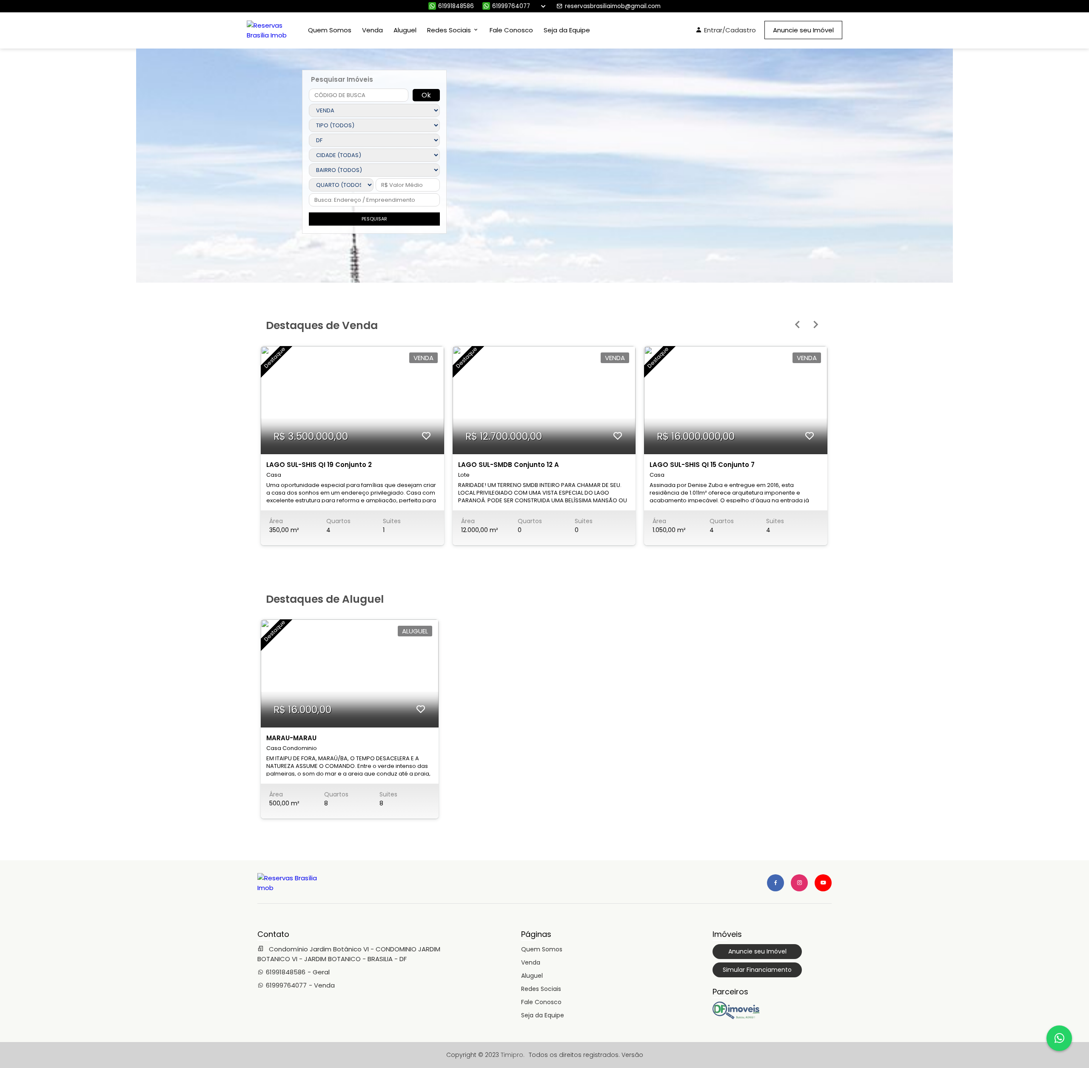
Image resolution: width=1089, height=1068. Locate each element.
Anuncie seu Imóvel (803, 30)
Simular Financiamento (757, 969)
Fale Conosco (511, 30)
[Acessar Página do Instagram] (799, 882)
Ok (426, 95)
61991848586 (456, 6)
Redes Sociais (541, 989)
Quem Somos (329, 30)
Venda (372, 30)
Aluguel (404, 30)
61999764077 (511, 6)
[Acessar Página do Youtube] (823, 882)
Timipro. (513, 1055)
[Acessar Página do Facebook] (775, 882)
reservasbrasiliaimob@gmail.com (613, 6)
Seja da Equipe (567, 30)
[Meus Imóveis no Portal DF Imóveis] (736, 1017)
